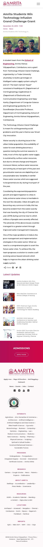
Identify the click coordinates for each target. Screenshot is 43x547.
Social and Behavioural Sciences (20, 445)
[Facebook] (15, 390)
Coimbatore (10, 511)
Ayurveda (29, 425)
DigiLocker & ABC (26, 500)
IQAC (9, 525)
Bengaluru (26, 508)
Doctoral (23, 459)
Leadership (31, 483)
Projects (16, 475)
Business (22, 428)
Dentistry (13, 431)
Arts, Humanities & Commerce (25, 417)
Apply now (7, 379)
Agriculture (9, 417)
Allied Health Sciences (16, 425)
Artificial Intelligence (26, 420)
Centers (7, 472)
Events (18, 386)
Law (30, 431)
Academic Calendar (20, 497)
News (11, 29)
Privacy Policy (32, 537)
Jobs (24, 386)
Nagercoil (32, 511)
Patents (34, 472)
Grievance (12, 539)
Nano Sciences (12, 436)
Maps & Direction (19, 379)
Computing (31, 428)
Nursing (22, 436)
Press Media (16, 486)
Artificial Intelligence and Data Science (20, 423)
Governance (27, 486)
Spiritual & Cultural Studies (21, 442)
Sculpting (28, 439)
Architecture (12, 420)
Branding (31, 497)
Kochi (18, 511)
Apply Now (21, 354)
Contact (31, 386)
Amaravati (17, 508)
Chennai (34, 508)
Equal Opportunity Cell (23, 539)
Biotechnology (12, 428)
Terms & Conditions (21, 541)
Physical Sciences (16, 439)
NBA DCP (16, 525)
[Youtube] (24, 390)
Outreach (21, 382)
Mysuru (24, 511)
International (32, 459)
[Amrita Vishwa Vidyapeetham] (12, 4)
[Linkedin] (28, 390)
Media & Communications (16, 434)
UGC (28, 525)
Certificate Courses (16, 461)
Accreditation (20, 483)
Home (5, 29)
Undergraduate (15, 456)
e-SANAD (14, 500)
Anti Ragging (33, 379)
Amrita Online (29, 461)
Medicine (30, 434)
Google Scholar (17, 472)
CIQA (34, 525)
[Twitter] (19, 390)
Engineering (22, 431)
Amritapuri (8, 508)
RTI (32, 539)
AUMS (9, 497)
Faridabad (17, 514)
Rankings (10, 483)
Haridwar (26, 514)
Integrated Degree (11, 459)
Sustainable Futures (21, 448)
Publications (25, 475)
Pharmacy (30, 436)
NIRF (23, 525)
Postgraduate (27, 456)
